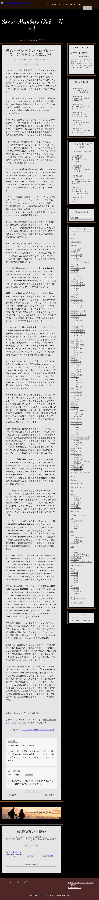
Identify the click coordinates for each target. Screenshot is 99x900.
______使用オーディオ (77, 459)
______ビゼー (74, 360)
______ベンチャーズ (76, 395)
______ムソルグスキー (77, 416)
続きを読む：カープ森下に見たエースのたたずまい (82, 107)
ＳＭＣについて (76, 241)
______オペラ (74, 271)
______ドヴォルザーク (77, 341)
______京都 (74, 522)
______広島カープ (76, 591)
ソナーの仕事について (78, 483)
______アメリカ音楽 (76, 254)
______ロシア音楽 (76, 448)
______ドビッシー (76, 343)
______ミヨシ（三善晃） (78, 414)
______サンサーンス (76, 300)
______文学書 (74, 575)
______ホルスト (75, 403)
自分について (75, 550)
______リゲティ (75, 433)
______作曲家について (77, 457)
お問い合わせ (65, 4)
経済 (72, 535)
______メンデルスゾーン (78, 420)
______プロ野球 (75, 588)
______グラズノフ (76, 286)
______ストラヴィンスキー (78, 326)
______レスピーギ (76, 446)
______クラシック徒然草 (78, 285)
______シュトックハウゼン (78, 311)
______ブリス (74, 378)
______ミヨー (74, 412)
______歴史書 (74, 576)
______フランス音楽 (76, 375)
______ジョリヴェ (76, 318)
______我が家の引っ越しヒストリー (81, 554)
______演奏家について (77, 469)
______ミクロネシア (76, 520)
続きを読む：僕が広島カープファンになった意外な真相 (82, 115)
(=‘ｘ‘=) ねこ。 (78, 234)
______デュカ (74, 337)
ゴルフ (73, 476)
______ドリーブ (75, 346)
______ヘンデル (75, 399)
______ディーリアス (76, 335)
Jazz (72, 238)
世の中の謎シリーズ (77, 487)
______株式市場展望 (76, 541)
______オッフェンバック (78, 268)
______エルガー (75, 266)
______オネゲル (75, 270)
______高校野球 (75, 593)
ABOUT (48, 4)
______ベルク (74, 390)
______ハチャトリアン (77, 352)
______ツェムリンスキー (78, 333)
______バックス (75, 354)
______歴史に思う (76, 504)
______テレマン (75, 339)
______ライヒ (74, 425)
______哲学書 (74, 573)
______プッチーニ (76, 369)
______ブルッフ (75, 384)
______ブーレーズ (76, 363)
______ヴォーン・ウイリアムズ (80, 262)
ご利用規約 (72, 885)
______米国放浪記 (76, 558)
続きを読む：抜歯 (82, 200)
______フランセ (75, 377)
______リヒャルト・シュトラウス (80, 437)
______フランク (75, 373)
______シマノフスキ (76, 305)
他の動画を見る (31, 864)
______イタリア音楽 (76, 256)
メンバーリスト (56, 4)
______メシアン (75, 418)
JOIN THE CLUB (75, 4)
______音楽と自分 (30, 729)
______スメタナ (75, 328)
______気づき (74, 506)
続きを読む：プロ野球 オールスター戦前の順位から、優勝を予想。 (82, 180)
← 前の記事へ (12, 795)
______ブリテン (75, 380)
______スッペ (74, 324)
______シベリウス (76, 303)
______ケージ (74, 292)
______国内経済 (75, 539)
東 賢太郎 (14, 770)
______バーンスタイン (77, 348)
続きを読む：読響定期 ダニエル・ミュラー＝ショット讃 (82, 191)
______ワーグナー (76, 454)
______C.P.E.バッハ (76, 251)
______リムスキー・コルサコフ (80, 438)
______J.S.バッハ (75, 253)
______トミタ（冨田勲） (78, 345)
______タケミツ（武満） (78, 330)
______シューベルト (76, 307)
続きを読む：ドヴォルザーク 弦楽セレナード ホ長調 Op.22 (82, 90)
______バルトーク (76, 356)
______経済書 (74, 580)
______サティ (74, 298)
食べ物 (73, 597)
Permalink (30, 745)
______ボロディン (76, 405)
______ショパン (75, 316)
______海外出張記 (76, 508)
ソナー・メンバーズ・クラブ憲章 (80, 883)
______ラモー (74, 431)
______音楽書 (74, 582)
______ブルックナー (76, 382)
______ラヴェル (75, 427)
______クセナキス (76, 281)
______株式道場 (75, 543)
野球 (72, 586)
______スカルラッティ (77, 320)
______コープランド (76, 294)
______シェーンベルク (77, 301)
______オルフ (74, 273)
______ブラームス (76, 371)
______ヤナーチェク (76, 424)
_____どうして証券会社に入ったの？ (81, 562)
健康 (72, 491)
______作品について (76, 455)
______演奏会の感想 (76, 467)
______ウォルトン (76, 264)
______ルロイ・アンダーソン (79, 444)
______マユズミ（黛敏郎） (78, 410)
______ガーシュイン (76, 275)
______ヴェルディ (76, 260)
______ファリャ (75, 365)
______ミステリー (76, 571)
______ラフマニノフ (76, 429)
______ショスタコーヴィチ (78, 315)
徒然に (73, 494)
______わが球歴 (75, 589)
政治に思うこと (76, 511)
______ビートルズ (76, 358)
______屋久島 (74, 526)
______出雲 (74, 524)
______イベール (75, 258)
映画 (72, 532)
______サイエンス (76, 496)
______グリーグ (75, 288)
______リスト (74, 435)
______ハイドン (75, 350)
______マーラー (75, 407)
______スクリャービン (77, 322)
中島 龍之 (13, 741)
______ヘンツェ (75, 397)
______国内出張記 (76, 500)
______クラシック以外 (77, 283)
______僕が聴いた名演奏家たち (80, 461)
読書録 (73, 569)
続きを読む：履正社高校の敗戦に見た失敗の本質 (82, 99)
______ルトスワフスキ (77, 442)
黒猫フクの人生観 (77, 602)
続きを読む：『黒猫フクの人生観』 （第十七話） (82, 123)
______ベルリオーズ (76, 393)
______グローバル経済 (77, 537)
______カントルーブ (76, 279)
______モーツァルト (76, 422)
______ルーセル (75, 440)
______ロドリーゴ (76, 452)
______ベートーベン (76, 388)
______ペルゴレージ (76, 392)
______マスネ (74, 408)
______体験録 (74, 552)
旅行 (72, 519)
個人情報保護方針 (74, 888)
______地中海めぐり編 (77, 465)
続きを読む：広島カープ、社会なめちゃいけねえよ (82, 131)
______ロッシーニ (76, 450)
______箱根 (74, 528)
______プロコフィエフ (77, 386)
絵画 (72, 547)
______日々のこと (76, 502)
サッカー (74, 480)
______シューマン (76, 309)
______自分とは (75, 560)
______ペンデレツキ (76, 401)
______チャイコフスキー (78, 332)
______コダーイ (75, 296)
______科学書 (74, 578)
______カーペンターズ (77, 277)
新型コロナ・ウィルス (78, 515)
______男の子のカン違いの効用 (80, 556)
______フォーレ (75, 367)
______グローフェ (76, 290)
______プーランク (76, 362)
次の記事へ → (51, 795)
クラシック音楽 (47, 729)
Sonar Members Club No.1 (32, 24)
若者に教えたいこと (77, 565)
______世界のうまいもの (78, 599)
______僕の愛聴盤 (76, 463)
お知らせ (74, 245)
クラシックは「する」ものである (80, 472)
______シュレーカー (76, 313)
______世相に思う (76, 498)
